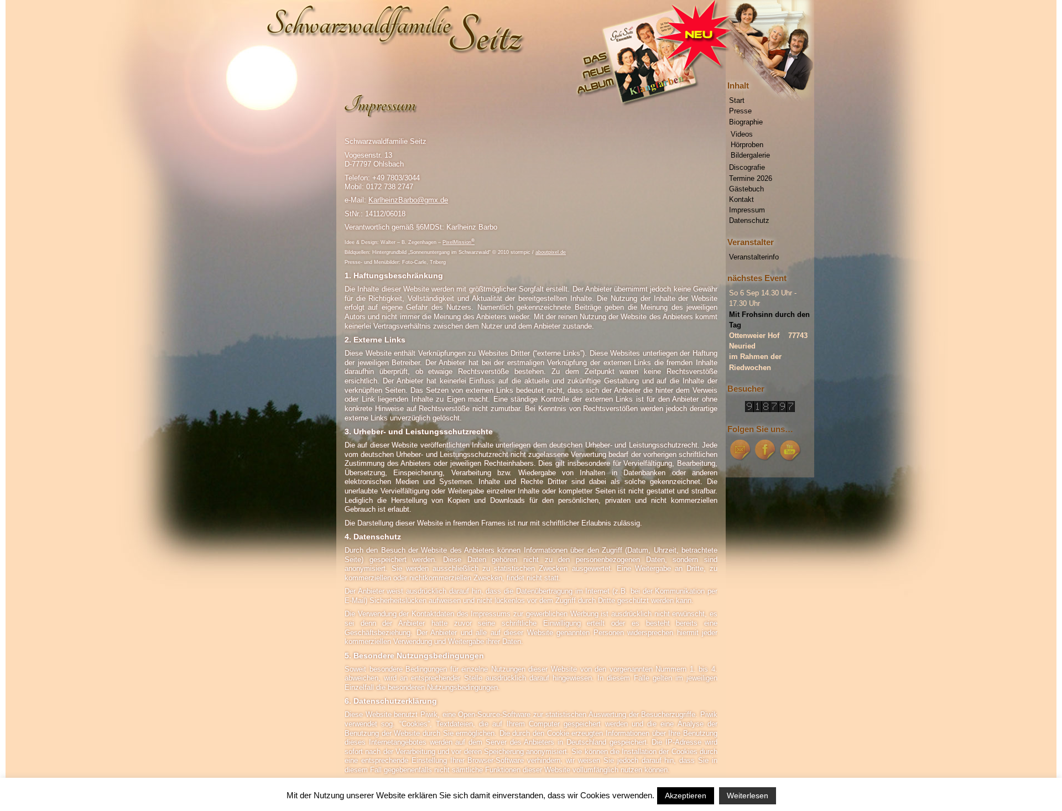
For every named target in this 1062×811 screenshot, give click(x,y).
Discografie (747, 167)
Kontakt (741, 199)
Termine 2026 (750, 178)
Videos (742, 134)
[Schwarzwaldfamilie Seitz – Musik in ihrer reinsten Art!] (531, 47)
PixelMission (458, 242)
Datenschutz (749, 220)
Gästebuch (746, 189)
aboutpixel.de (550, 252)
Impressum (747, 210)
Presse (740, 111)
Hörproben (747, 145)
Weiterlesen (747, 795)
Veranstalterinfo (754, 257)
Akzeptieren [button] (685, 795)
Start (737, 100)
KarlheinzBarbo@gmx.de (408, 200)
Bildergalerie (750, 155)
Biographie (746, 122)
